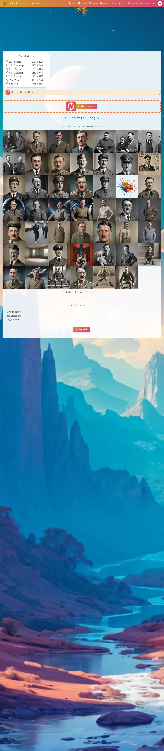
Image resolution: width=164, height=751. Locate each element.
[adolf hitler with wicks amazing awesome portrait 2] (36, 141)
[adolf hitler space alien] (14, 277)
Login (141, 3)
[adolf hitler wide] (81, 232)
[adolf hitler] (149, 186)
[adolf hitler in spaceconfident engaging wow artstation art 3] (59, 209)
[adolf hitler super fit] (104, 209)
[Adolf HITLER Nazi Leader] (36, 186)
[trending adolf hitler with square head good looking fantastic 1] (14, 186)
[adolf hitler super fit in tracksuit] (36, 232)
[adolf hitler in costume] (127, 254)
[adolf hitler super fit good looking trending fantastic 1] (14, 232)
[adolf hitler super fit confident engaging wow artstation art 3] (149, 209)
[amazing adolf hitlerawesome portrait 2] (14, 254)
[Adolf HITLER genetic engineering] (81, 186)
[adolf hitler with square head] (36, 164)
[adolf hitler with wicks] (14, 141)
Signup (147, 3)
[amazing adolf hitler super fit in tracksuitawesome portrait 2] (149, 232)
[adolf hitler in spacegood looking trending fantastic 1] (81, 209)
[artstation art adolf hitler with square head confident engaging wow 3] (127, 164)
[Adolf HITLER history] (104, 186)
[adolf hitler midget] (149, 254)
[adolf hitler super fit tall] (59, 232)
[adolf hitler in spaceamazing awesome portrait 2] (36, 209)
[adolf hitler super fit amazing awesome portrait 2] (127, 209)
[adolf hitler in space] (14, 209)
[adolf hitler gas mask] (81, 254)
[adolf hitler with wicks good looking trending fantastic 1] (81, 141)
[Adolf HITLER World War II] (59, 186)
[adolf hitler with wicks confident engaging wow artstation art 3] (59, 141)
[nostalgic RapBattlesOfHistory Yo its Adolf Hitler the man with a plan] (149, 164)
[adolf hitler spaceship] (36, 277)
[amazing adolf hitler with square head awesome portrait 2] (59, 164)
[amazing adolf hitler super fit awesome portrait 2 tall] (127, 232)
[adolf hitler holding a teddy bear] (104, 254)
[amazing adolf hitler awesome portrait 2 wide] (104, 232)
